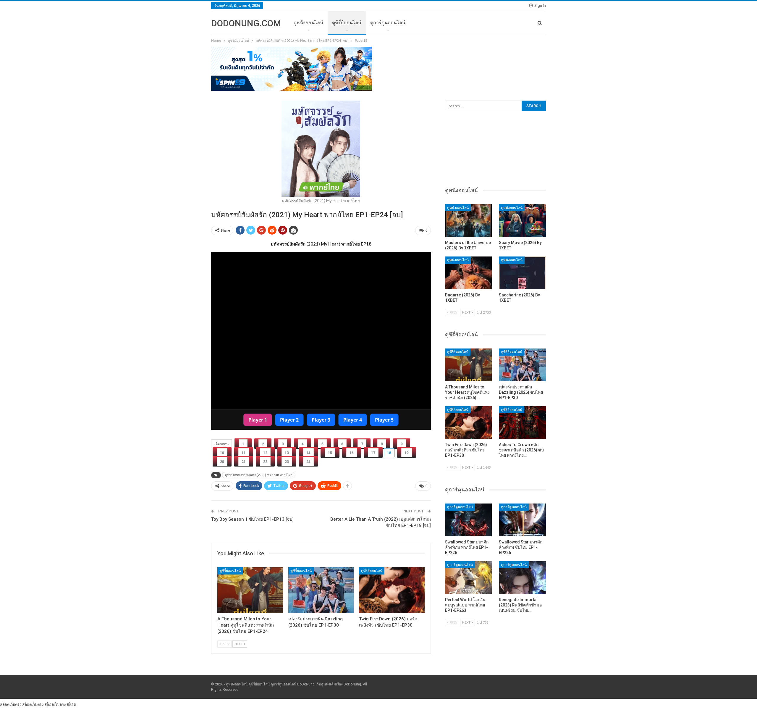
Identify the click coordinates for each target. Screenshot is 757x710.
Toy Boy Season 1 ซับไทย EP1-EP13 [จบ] (252, 519)
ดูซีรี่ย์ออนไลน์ (346, 22)
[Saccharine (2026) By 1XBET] (522, 272)
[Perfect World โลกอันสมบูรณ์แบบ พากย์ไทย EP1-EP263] (468, 577)
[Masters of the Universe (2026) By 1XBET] (468, 220)
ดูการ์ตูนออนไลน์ (387, 22)
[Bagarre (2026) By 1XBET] (468, 272)
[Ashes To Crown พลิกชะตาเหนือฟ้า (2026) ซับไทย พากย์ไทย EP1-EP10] (522, 422)
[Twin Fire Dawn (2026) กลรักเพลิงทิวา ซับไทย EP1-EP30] (392, 590)
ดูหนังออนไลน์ (308, 22)
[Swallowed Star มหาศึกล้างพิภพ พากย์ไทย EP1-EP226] (468, 520)
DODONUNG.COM (246, 23)
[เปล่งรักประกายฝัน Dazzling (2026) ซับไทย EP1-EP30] (321, 590)
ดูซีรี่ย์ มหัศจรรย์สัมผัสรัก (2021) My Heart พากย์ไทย (258, 475)
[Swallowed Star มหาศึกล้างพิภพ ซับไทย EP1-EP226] (522, 520)
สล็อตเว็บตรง (10, 704)
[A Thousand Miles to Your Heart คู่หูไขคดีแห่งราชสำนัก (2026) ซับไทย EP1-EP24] (250, 590)
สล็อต (71, 704)
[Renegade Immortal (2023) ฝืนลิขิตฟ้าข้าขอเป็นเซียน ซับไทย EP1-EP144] (522, 577)
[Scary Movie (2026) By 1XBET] (522, 220)
